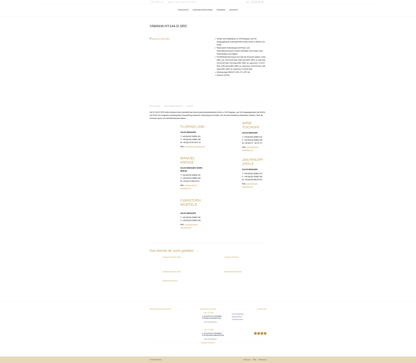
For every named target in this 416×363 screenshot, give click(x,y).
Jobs (247, 2)
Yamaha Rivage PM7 (233, 272)
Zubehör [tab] (190, 106)
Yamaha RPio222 (169, 281)
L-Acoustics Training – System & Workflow (212, 317)
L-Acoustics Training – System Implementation (213, 334)
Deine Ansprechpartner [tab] (173, 106)
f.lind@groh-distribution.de (194, 147)
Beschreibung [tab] (155, 106)
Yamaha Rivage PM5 (171, 257)
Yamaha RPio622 (231, 257)
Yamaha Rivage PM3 (171, 272)
